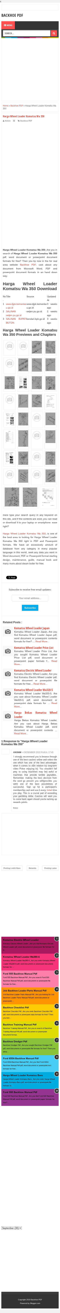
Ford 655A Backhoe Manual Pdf (21, 1058)
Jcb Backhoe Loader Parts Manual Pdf (24, 990)
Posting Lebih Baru (12, 868)
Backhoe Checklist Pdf (16, 1007)
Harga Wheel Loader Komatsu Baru (23, 1075)
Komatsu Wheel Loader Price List (34, 648)
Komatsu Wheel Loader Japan (32, 628)
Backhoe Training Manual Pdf (19, 1024)
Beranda (32, 868)
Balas (15, 808)
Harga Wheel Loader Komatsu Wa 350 (24, 533)
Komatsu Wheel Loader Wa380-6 (21, 956)
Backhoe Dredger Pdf (15, 1041)
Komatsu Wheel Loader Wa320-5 (33, 690)
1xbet (49, 790)
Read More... (42, 641)
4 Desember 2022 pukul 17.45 (38, 752)
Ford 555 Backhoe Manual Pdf (20, 973)
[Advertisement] (30, 69)
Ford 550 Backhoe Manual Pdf (20, 1092)
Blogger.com (35, 1303)
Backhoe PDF (12, 15)
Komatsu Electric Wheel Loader (32, 670)
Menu (9, 25)
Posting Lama (50, 868)
